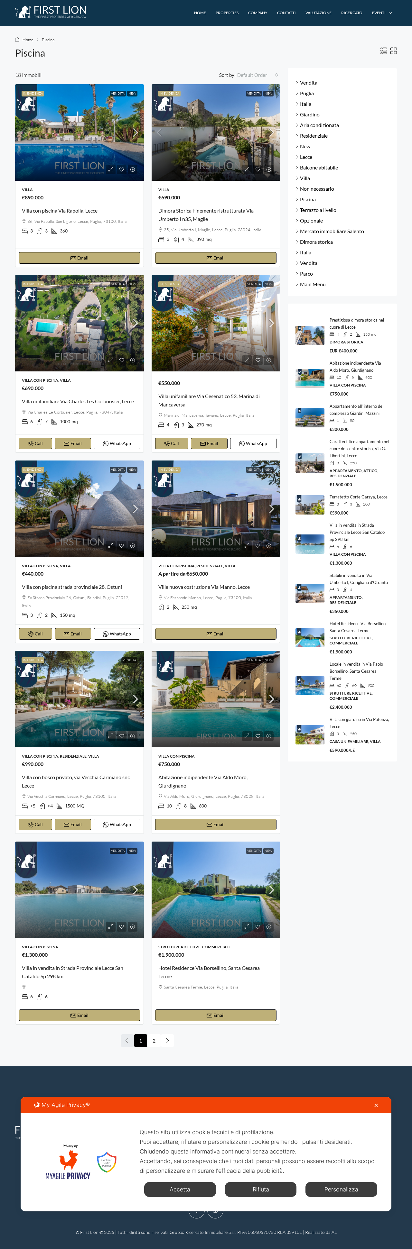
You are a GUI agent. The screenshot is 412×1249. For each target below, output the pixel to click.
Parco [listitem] (306, 273)
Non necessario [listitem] (317, 189)
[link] (79, 132)
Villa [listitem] (305, 178)
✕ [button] (376, 1105)
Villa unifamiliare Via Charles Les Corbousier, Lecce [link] (78, 401)
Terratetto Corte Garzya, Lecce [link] (359, 496)
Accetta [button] (180, 1189)
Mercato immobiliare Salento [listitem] (332, 231)
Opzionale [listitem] (311, 220)
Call (39, 443)
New (132, 93)
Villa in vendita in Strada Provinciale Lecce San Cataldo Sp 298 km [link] (357, 532)
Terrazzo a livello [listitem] (318, 210)
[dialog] (206, 1154)
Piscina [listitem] (308, 199)
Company (257, 12)
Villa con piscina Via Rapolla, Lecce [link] (60, 210)
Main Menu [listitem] (313, 284)
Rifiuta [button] (261, 1189)
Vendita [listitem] (308, 82)
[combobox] (257, 75)
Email (83, 257)
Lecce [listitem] (306, 157)
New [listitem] (305, 146)
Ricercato (351, 12)
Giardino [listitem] (310, 114)
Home (200, 12)
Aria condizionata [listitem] (319, 125)
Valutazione (318, 12)
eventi (379, 12)
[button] (383, 51)
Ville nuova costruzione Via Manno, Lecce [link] (204, 587)
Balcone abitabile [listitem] (319, 167)
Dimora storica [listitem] (316, 242)
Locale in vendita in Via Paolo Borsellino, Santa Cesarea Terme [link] (356, 671)
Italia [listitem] (305, 104)
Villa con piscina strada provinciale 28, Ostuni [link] (72, 587)
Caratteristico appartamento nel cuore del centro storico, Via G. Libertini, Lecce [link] (359, 448)
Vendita (118, 93)
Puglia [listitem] (307, 93)
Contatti (286, 12)
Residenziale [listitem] (314, 135)
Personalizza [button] (341, 1189)
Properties (227, 12)
